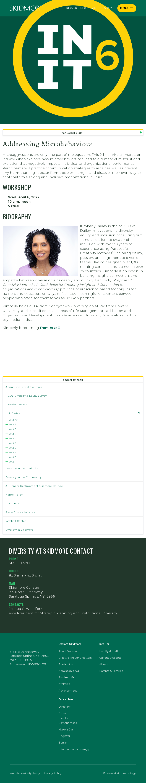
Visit (95, 8)
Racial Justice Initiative (20, 512)
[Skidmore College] (26, 8)
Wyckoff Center (16, 521)
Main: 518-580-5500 (24, 660)
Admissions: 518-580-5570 (28, 664)
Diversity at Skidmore (20, 529)
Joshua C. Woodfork (25, 609)
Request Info (76, 8)
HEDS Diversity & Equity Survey (26, 395)
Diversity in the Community (23, 477)
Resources (13, 503)
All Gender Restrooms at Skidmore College (34, 486)
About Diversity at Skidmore (24, 387)
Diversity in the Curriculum (23, 468)
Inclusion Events (16, 404)
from (50, 328)
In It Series (13, 413)
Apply (108, 8)
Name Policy (14, 494)
